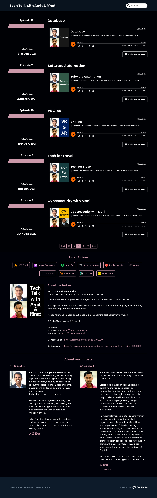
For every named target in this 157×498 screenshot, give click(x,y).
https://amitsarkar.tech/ (74, 330)
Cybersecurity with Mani (69, 200)
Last (94, 246)
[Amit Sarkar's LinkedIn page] (36, 433)
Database (56, 20)
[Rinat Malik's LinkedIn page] (104, 465)
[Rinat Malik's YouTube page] (106, 465)
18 (83, 246)
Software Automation (66, 65)
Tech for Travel (60, 155)
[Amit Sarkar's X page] (30, 433)
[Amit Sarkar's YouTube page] (38, 433)
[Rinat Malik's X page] (101, 465)
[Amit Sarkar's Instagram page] (33, 433)
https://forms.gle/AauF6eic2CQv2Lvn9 (84, 339)
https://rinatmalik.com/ (73, 333)
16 (74, 246)
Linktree (107, 469)
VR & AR (54, 110)
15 (69, 246)
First (63, 246)
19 (88, 246)
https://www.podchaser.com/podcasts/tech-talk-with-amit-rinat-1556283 (102, 346)
